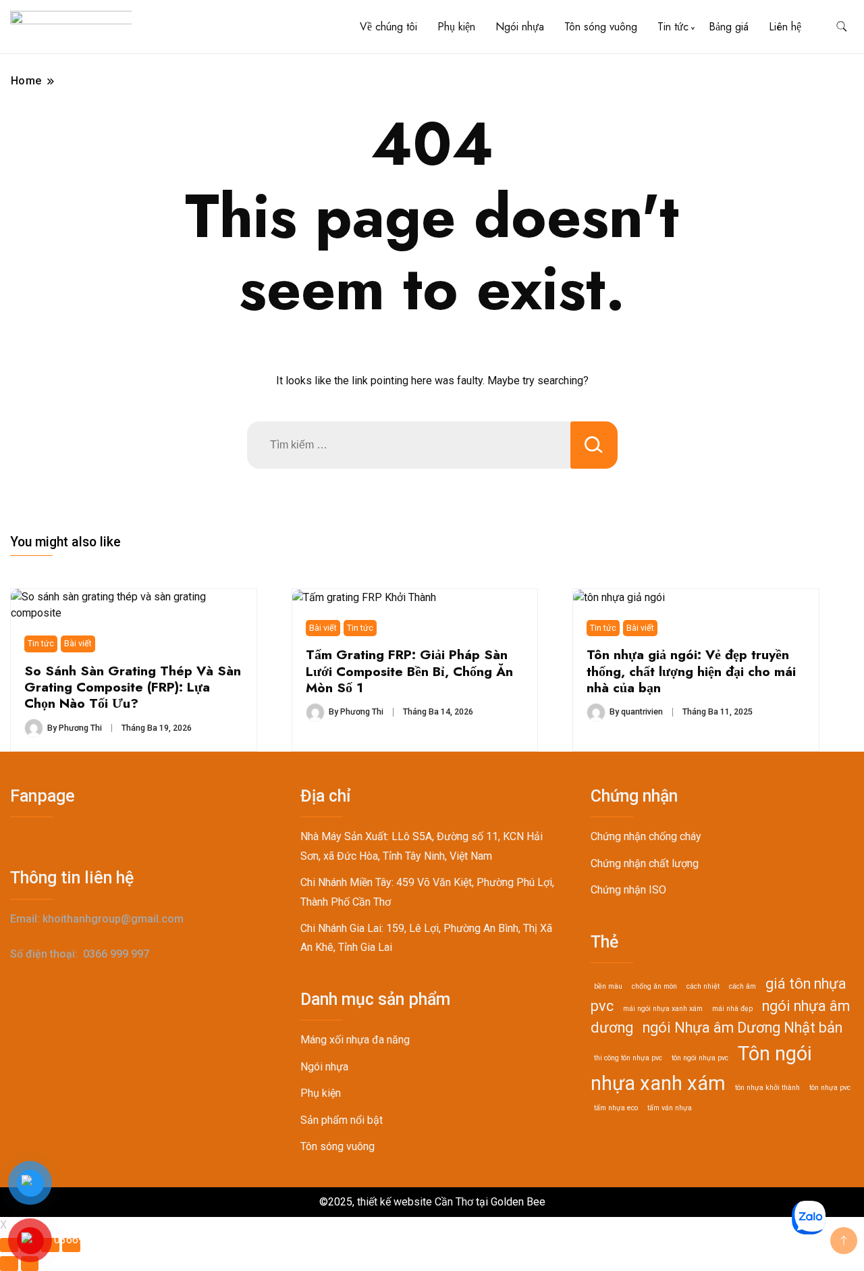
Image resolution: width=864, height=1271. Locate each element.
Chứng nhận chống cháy (646, 836)
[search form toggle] (842, 26)
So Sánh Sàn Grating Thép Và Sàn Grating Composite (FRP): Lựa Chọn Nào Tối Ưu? (132, 687)
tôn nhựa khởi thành (767, 1087)
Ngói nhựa (519, 26)
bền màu (608, 986)
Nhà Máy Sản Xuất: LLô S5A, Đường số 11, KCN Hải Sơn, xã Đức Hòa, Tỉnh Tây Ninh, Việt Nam (421, 846)
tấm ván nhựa (669, 1108)
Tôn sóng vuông (600, 26)
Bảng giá (729, 26)
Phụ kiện (456, 26)
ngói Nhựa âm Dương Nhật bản (742, 1027)
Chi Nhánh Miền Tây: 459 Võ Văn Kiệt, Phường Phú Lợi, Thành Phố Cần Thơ (427, 892)
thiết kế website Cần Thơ (415, 1201)
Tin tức (672, 26)
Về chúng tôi (388, 26)
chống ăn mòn (654, 986)
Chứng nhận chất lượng (645, 863)
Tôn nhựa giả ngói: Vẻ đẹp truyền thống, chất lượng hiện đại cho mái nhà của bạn (691, 671)
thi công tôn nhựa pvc (628, 1058)
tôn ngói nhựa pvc (700, 1058)
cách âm (742, 986)
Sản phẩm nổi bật (341, 1120)
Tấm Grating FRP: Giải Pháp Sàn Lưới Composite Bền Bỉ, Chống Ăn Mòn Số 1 (409, 671)
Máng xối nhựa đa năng (355, 1039)
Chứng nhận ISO (628, 889)
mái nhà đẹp (732, 1008)
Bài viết (78, 643)
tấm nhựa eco (616, 1108)
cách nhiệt (703, 986)
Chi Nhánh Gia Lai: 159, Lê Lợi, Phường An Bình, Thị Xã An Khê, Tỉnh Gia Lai (426, 938)
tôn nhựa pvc (829, 1087)
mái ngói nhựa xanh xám (663, 1008)
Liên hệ (785, 26)
